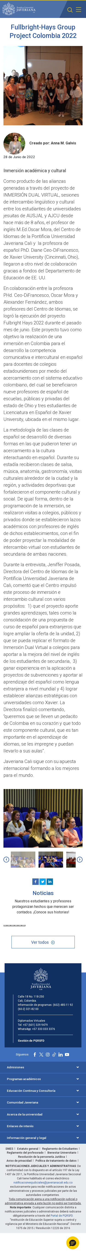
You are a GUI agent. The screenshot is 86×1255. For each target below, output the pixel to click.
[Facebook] (35, 881)
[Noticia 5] (20, 925)
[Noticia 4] (16, 925)
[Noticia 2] (9, 925)
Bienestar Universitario (61, 1152)
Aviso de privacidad (19, 1160)
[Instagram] (48, 1054)
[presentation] (6, 860)
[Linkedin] (50, 881)
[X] (42, 881)
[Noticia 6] (23, 925)
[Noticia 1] (5, 925)
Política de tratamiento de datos (56, 1160)
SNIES (9, 1148)
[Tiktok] (54, 1054)
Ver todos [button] (40, 942)
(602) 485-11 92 (63, 1004)
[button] (70, 10)
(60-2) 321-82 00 (28, 1009)
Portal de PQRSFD (62, 1215)
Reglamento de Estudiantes (60, 1148)
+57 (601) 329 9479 (35, 1024)
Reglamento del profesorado (25, 1152)
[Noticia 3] (12, 925)
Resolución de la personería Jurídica (41, 1156)
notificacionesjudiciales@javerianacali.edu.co (43, 1182)
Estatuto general (27, 1148)
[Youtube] (67, 1054)
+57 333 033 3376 (43, 1029)
